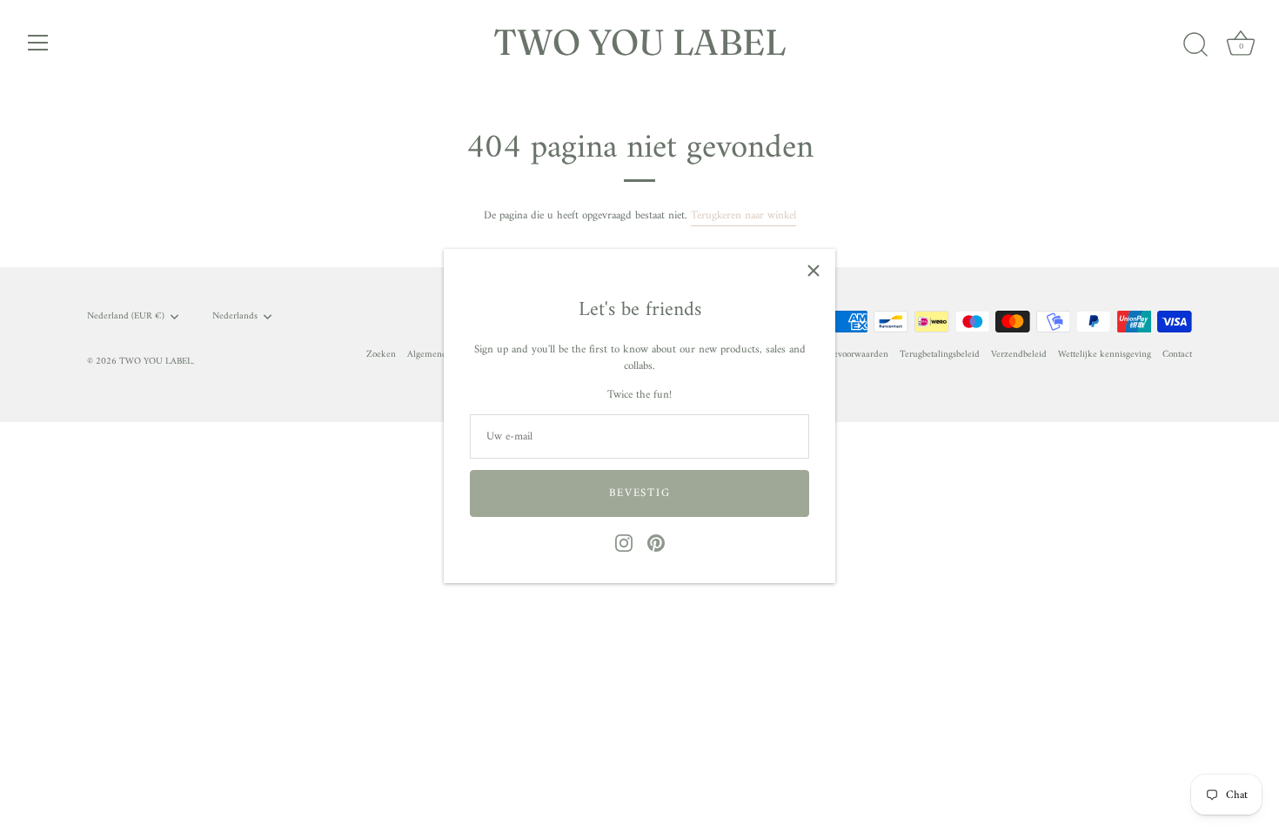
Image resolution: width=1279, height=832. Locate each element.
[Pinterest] (656, 543)
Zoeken (381, 354)
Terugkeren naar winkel (743, 215)
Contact (1177, 354)
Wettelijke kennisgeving (1104, 354)
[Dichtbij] (813, 271)
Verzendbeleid (1019, 354)
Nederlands (235, 317)
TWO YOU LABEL (640, 42)
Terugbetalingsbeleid (940, 354)
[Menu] (38, 42)
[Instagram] (624, 543)
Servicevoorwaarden (849, 354)
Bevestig (640, 493)
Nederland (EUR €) (125, 317)
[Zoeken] (1195, 45)
